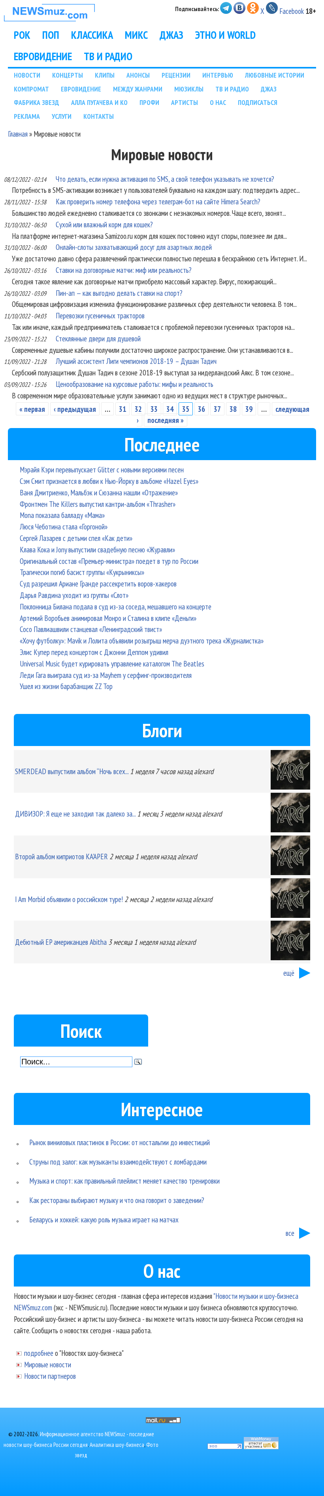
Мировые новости (47, 1364)
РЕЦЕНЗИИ (176, 75)
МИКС (136, 35)
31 (122, 409)
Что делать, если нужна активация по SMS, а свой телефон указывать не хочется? (165, 179)
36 (201, 409)
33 (154, 409)
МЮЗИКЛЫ (188, 88)
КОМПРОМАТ (31, 88)
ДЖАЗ (171, 35)
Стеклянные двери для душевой (98, 338)
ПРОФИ (149, 102)
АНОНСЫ (138, 75)
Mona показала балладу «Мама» (62, 515)
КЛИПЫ (105, 75)
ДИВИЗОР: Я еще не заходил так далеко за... (75, 813)
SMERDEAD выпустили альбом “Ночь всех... (71, 771)
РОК (22, 35)
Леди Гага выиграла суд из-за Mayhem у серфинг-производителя (106, 675)
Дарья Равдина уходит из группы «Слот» (74, 595)
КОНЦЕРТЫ (67, 75)
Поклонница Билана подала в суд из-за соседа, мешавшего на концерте (115, 606)
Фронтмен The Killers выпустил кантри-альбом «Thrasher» (97, 504)
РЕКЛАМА (27, 116)
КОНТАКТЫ (98, 116)
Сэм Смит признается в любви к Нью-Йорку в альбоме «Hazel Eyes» (109, 481)
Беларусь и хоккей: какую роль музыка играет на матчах (104, 1219)
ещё (288, 973)
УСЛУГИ (62, 116)
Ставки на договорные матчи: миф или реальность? (124, 270)
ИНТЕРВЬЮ (217, 75)
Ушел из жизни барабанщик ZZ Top (66, 686)
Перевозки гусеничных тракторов (100, 315)
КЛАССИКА (92, 35)
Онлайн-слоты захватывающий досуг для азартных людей (134, 247)
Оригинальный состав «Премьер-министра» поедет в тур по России (109, 561)
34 (169, 409)
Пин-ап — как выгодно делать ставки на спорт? (119, 293)
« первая (32, 409)
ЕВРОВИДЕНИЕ (43, 56)
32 (138, 409)
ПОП (50, 35)
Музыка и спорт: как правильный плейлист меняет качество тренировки (124, 1181)
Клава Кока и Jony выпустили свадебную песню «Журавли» (97, 549)
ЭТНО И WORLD (225, 35)
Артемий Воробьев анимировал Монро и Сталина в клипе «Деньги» (108, 618)
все (290, 1233)
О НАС (218, 102)
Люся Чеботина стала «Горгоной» (63, 526)
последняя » (165, 420)
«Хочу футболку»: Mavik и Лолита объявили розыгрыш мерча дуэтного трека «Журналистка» (142, 640)
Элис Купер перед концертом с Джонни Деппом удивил (94, 652)
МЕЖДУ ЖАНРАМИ (137, 88)
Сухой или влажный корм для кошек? (104, 224)
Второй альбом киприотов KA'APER (61, 856)
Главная (18, 134)
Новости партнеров (50, 1376)
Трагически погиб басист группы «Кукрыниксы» (82, 572)
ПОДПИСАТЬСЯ (257, 102)
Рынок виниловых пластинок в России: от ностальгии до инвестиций (119, 1142)
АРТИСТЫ (184, 102)
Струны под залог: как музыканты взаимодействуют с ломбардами (118, 1162)
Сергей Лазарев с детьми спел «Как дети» (76, 538)
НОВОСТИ (27, 75)
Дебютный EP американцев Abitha (61, 942)
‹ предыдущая (75, 409)
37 (217, 409)
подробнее (38, 1353)
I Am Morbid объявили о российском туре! (69, 899)
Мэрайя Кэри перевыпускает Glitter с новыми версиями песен (102, 469)
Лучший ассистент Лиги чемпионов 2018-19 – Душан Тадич (136, 361)
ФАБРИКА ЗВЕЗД (36, 102)
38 (233, 409)
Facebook (291, 11)
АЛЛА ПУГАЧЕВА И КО (99, 102)
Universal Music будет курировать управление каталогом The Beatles (112, 663)
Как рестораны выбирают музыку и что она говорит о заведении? (116, 1200)
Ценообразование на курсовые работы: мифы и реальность (134, 384)
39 (248, 409)
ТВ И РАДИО (108, 56)
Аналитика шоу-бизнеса (117, 1444)
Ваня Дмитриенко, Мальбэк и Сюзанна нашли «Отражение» (99, 492)
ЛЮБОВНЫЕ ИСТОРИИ (274, 75)
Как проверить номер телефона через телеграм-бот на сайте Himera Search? (158, 201)
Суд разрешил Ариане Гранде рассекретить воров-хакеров (98, 583)
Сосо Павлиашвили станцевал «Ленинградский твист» (91, 629)
